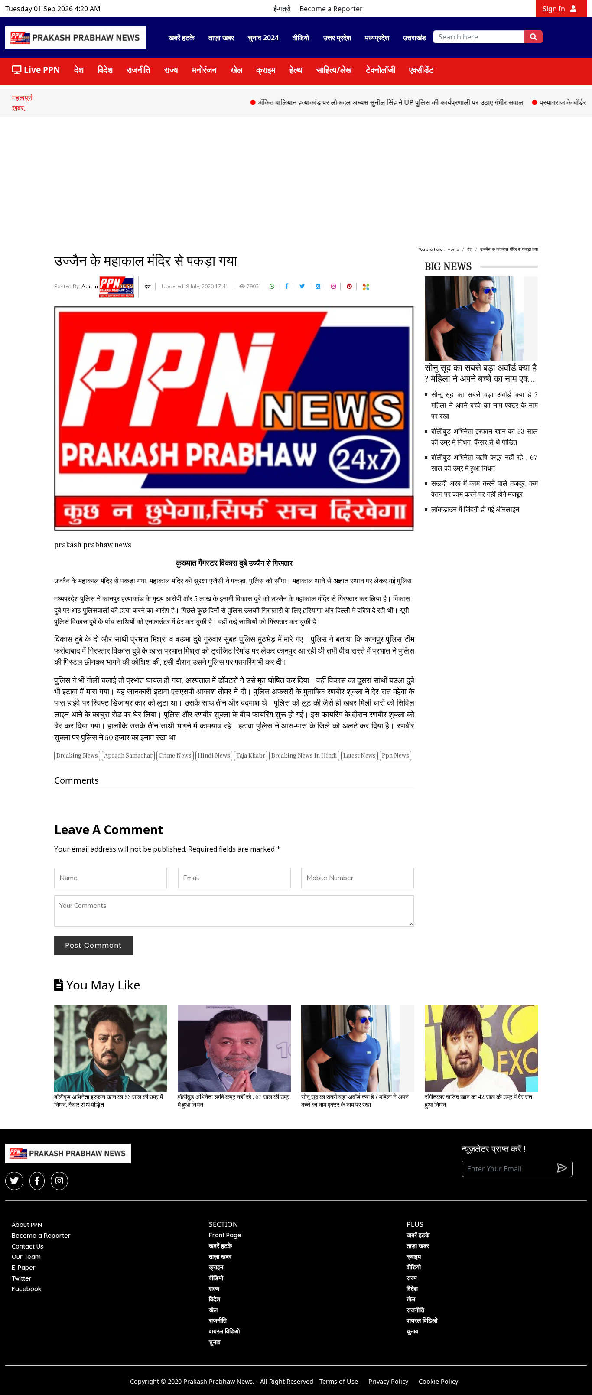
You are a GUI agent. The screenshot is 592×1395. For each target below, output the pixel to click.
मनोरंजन (204, 69)
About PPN (27, 1225)
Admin (90, 286)
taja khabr (250, 756)
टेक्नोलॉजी (380, 69)
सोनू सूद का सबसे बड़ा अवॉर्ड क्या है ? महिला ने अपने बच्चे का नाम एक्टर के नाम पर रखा (484, 405)
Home (453, 250)
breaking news (77, 756)
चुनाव (215, 1342)
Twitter (22, 1278)
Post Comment (93, 945)
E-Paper (24, 1267)
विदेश (105, 69)
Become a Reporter (331, 8)
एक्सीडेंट (421, 69)
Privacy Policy (388, 1381)
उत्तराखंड (414, 37)
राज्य (171, 69)
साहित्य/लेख (334, 69)
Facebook (27, 1289)
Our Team (26, 1257)
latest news (359, 756)
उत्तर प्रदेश (337, 37)
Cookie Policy (438, 1381)
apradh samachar (128, 756)
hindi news (214, 756)
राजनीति (138, 69)
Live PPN (41, 69)
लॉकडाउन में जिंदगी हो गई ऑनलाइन (475, 509)
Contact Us (27, 1246)
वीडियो (301, 37)
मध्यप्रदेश (377, 37)
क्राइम (266, 69)
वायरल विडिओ (224, 1331)
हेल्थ (296, 69)
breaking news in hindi (304, 756)
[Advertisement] (296, 181)
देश (79, 69)
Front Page (225, 1235)
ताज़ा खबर (221, 37)
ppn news (395, 756)
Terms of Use (338, 1381)
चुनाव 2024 (263, 37)
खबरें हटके (182, 37)
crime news (175, 756)
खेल (236, 69)
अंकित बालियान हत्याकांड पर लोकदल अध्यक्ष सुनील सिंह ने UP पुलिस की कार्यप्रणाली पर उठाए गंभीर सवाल (358, 102)
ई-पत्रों (282, 8)
